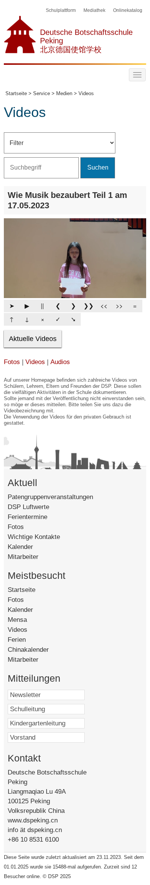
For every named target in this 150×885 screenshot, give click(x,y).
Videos (35, 362)
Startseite (34, 589)
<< (103, 305)
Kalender (20, 546)
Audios (60, 362)
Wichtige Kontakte (34, 537)
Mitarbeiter (23, 556)
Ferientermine (27, 517)
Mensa (28, 619)
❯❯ (88, 305)
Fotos (12, 362)
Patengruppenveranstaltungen (50, 497)
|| (42, 305)
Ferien (26, 639)
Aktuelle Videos (33, 339)
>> (119, 305)
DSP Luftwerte (28, 507)
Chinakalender (37, 649)
